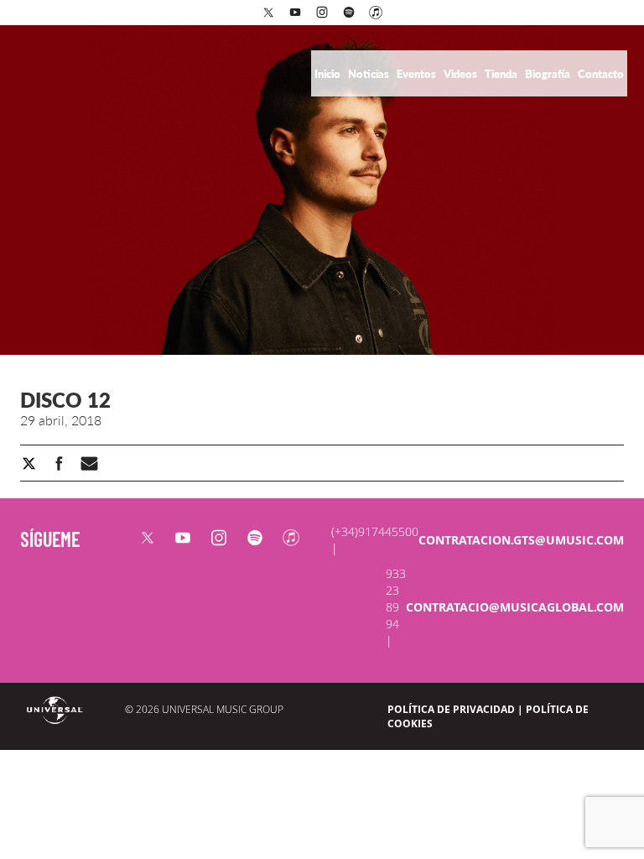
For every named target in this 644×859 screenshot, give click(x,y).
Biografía (549, 74)
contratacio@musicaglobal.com (515, 607)
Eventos (418, 74)
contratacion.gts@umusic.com (521, 540)
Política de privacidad (451, 709)
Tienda (502, 74)
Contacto (601, 74)
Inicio (328, 74)
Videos (462, 74)
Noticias (370, 74)
